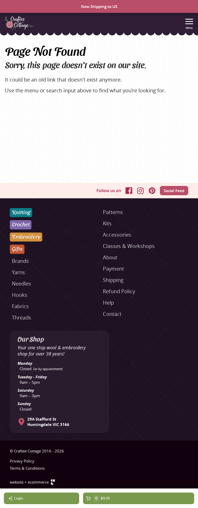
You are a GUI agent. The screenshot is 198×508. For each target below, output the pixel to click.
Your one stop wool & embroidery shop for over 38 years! (52, 350)
